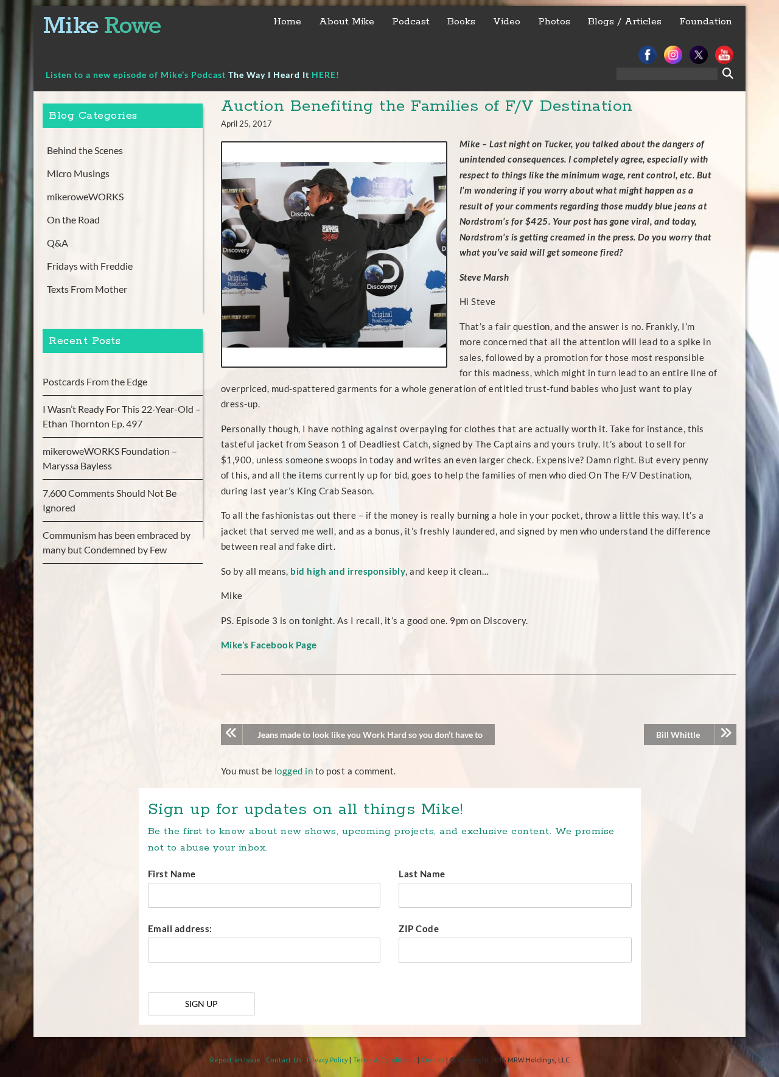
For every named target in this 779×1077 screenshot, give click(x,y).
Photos (554, 21)
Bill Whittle (678, 734)
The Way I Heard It (268, 74)
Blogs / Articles (625, 21)
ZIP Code (419, 928)
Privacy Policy (327, 1060)
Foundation (705, 21)
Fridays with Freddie (90, 266)
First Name (172, 873)
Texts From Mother (87, 289)
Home (287, 21)
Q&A (57, 242)
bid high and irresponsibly (347, 571)
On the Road (73, 219)
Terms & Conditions (384, 1060)
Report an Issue (235, 1060)
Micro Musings (78, 173)
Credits (432, 1060)
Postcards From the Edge (95, 381)
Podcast (411, 21)
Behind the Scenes (85, 150)
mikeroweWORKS (85, 196)
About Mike (346, 21)
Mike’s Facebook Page (269, 644)
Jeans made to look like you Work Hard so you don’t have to (370, 734)
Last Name (422, 873)
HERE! (326, 74)
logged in (293, 770)
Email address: (180, 928)
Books (461, 21)
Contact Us (283, 1060)
